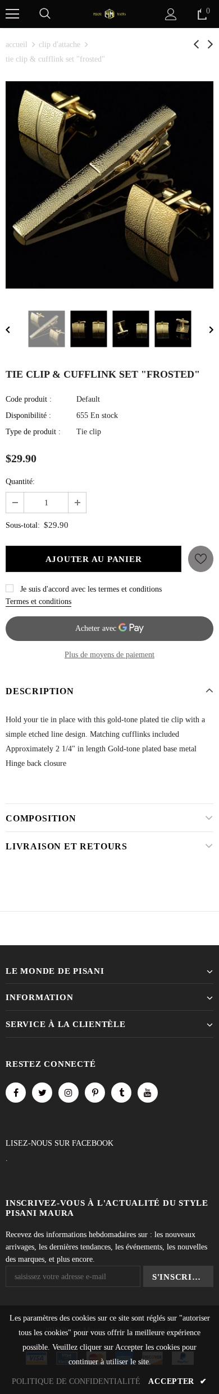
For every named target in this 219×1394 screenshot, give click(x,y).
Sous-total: (23, 525)
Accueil (17, 44)
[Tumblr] (121, 1092)
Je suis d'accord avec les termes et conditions (91, 589)
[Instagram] (68, 1092)
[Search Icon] (45, 14)
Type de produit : (33, 432)
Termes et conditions (38, 601)
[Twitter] (42, 1092)
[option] (109, 185)
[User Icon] (171, 14)
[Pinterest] (95, 1092)
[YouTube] (148, 1092)
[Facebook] (16, 1092)
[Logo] (109, 13)
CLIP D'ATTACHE (59, 44)
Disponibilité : (28, 415)
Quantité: (20, 481)
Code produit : (29, 399)
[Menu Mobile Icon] (12, 14)
